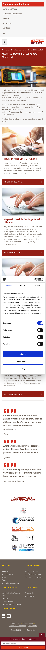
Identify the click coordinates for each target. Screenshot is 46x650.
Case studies (29, 596)
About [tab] (37, 285)
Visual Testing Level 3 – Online (20, 158)
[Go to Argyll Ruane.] (2, 50)
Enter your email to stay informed (23, 639)
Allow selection (23, 361)
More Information (13, 182)
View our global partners (34, 577)
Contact (6, 28)
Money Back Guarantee (10, 583)
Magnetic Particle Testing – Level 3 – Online (23, 220)
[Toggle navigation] (4, 42)
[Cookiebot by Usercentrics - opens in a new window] (33, 279)
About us (7, 23)
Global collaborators (12, 13)
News (5, 18)
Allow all (23, 354)
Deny (23, 369)
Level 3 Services (10, 8)
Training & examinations (15, 4)
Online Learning (8, 601)
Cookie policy (15, 623)
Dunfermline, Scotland (33, 574)
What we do (29, 593)
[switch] (40, 330)
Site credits (32, 626)
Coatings (5, 598)
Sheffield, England (31, 571)
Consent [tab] (8, 285)
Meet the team (7, 574)
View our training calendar (11, 604)
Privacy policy (28, 623)
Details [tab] (23, 285)
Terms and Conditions (17, 626)
